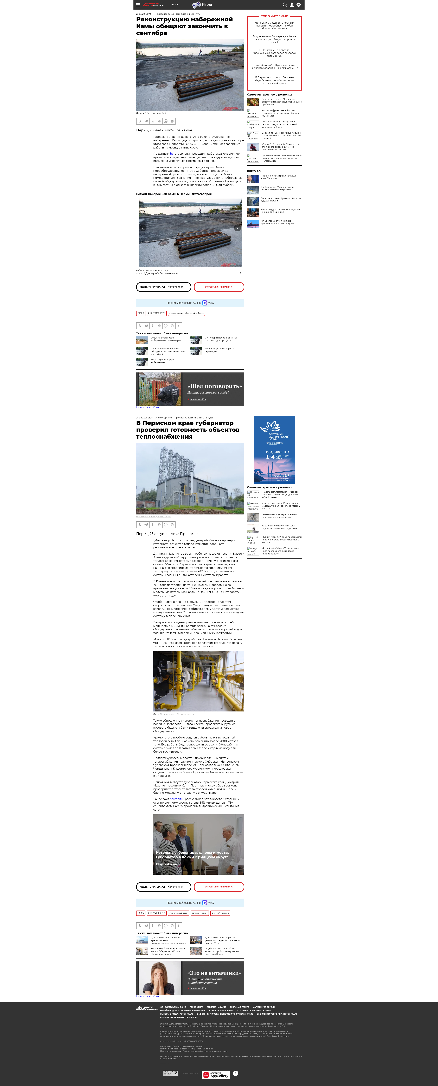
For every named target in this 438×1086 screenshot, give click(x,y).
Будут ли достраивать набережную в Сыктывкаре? (166, 339)
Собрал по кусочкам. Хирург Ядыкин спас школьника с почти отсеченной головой (281, 136)
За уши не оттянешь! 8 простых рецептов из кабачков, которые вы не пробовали (282, 102)
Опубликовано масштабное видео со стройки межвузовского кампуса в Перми (223, 951)
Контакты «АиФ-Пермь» (221, 1010)
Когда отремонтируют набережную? (163, 361)
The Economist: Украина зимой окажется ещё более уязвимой (277, 188)
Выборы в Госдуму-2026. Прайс (176, 1014)
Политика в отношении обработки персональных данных (186, 1049)
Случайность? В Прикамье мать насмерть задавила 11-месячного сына (274, 67)
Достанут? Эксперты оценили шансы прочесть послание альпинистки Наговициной (281, 158)
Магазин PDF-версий (264, 1007)
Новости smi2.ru (147, 407)
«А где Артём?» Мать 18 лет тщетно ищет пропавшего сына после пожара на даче (280, 551)
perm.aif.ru (177, 799)
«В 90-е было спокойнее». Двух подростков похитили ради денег (280, 527)
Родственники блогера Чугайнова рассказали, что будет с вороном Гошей (274, 39)
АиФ (164, 113)
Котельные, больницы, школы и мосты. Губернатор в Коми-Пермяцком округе (192, 855)
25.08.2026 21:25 (144, 417)
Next (237, 228)
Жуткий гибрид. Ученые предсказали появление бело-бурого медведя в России (282, 540)
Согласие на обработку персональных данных (181, 1046)
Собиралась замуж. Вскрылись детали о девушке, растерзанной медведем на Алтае (279, 124)
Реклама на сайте (216, 1007)
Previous (143, 228)
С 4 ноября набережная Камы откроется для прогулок (221, 339)
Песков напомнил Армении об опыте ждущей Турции (281, 199)
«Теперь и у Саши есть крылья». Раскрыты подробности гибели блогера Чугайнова (274, 25)
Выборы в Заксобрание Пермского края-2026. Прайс (225, 1014)
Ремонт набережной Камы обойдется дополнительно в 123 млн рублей (168, 351)
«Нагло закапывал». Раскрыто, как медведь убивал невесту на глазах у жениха (281, 506)
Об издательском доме (173, 1007)
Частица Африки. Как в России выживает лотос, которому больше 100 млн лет (280, 113)
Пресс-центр (196, 1007)
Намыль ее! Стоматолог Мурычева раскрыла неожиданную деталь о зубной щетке (280, 495)
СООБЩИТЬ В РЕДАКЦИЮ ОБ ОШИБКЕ (179, 1017)
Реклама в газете (239, 1007)
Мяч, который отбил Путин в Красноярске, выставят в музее (277, 222)
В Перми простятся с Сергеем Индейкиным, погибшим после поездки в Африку (274, 80)
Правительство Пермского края (153, 516)
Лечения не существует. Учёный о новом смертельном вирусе (280, 515)
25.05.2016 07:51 (144, 14)
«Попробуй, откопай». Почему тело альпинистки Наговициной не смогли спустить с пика (281, 147)
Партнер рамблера (190, 1073)
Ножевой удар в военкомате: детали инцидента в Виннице (280, 210)
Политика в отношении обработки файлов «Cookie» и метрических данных (194, 1051)
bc (171, 153)
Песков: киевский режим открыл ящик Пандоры (278, 177)
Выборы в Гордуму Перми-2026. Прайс (277, 1014)
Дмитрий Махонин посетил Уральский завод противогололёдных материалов (168, 940)
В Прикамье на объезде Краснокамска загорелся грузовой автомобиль (275, 53)
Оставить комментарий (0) (219, 287)
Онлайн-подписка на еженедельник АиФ (182, 1010)
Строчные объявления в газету (254, 1010)
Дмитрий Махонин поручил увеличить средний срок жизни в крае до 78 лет (223, 940)
